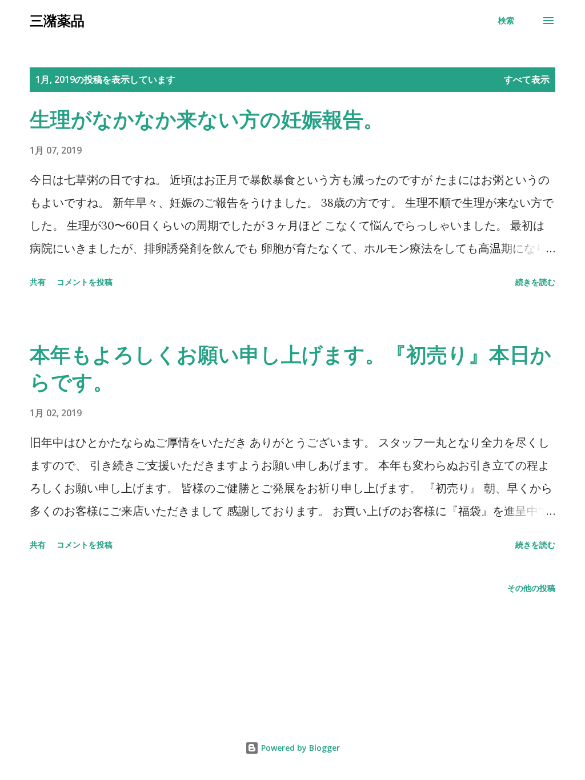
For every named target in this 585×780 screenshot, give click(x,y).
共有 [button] (38, 281)
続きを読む (535, 281)
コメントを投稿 (85, 281)
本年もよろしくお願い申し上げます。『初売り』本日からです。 (290, 368)
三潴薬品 (57, 20)
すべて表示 (527, 79)
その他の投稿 (531, 587)
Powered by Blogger (299, 747)
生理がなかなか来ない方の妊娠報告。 (207, 119)
